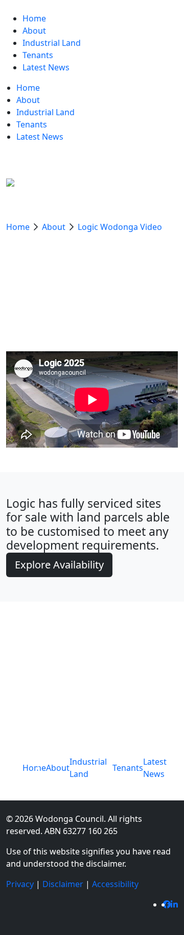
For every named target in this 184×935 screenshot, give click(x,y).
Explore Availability (59, 565)
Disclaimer (62, 884)
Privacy (20, 884)
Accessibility (115, 884)
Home (19, 226)
